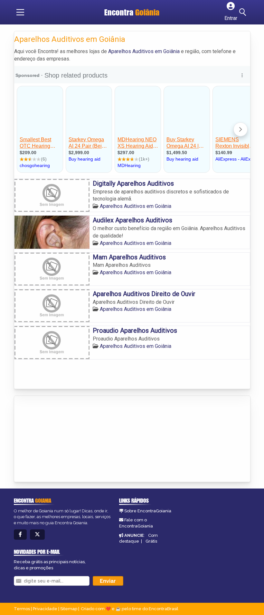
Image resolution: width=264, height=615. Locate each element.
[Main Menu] (20, 12)
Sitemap (68, 608)
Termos (22, 608)
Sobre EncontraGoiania (147, 510)
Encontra (131, 12)
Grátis (151, 541)
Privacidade (45, 608)
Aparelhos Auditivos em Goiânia (144, 51)
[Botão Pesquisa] (244, 12)
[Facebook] (20, 534)
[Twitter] (37, 534)
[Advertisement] (62, 439)
